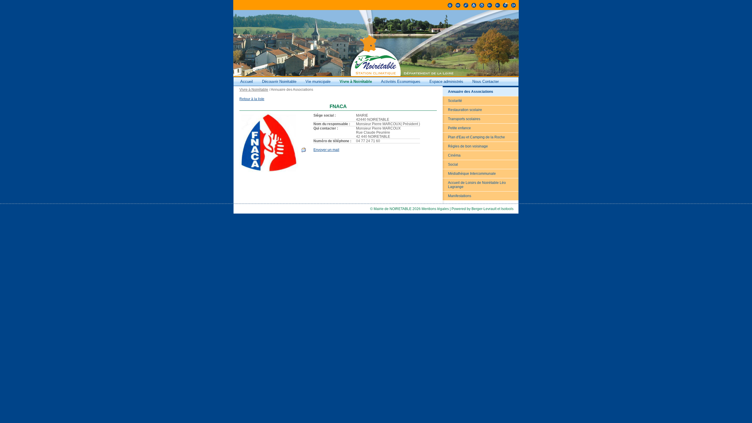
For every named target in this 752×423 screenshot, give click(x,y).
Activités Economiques (400, 81)
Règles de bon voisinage (468, 146)
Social (453, 164)
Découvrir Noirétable (279, 81)
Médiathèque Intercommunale (472, 174)
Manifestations (459, 196)
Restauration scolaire (465, 110)
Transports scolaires (464, 119)
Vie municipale (319, 81)
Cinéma (454, 155)
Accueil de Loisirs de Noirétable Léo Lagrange (477, 185)
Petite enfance (459, 128)
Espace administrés (446, 81)
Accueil (246, 81)
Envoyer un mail (326, 150)
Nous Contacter (485, 81)
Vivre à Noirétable (356, 81)
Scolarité (455, 101)
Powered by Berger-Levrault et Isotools (482, 209)
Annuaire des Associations (470, 92)
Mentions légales (435, 209)
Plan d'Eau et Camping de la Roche (476, 137)
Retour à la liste (251, 99)
